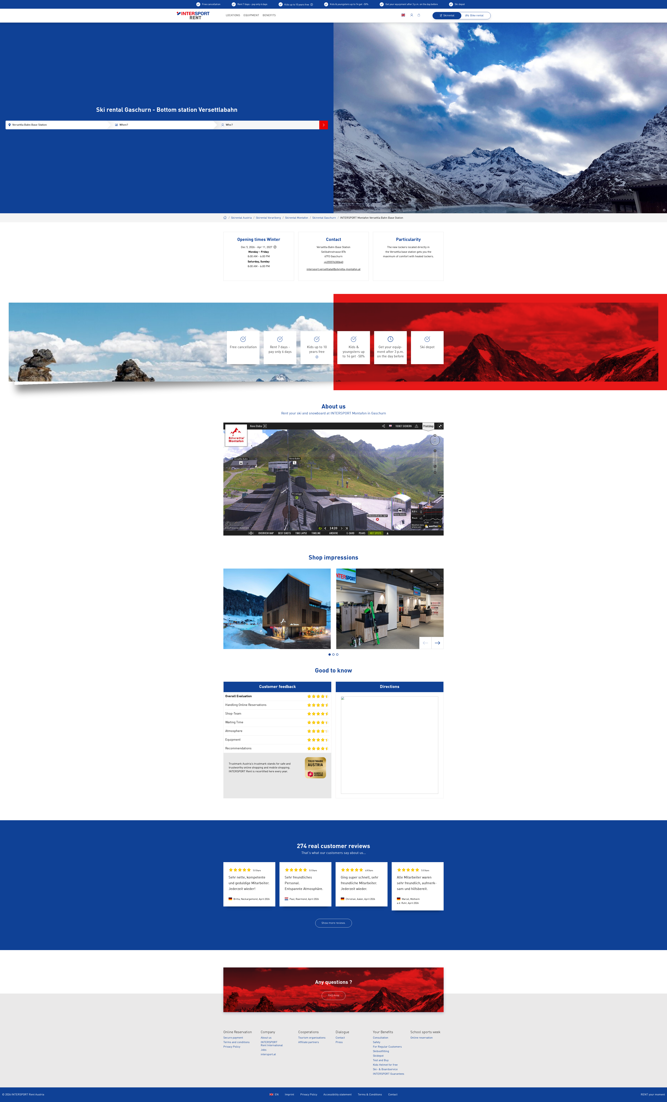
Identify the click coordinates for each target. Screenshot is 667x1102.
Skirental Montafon (296, 218)
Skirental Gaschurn (324, 218)
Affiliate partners (308, 1042)
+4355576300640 (333, 262)
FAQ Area (333, 995)
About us (266, 1037)
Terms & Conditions (370, 1094)
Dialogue (342, 1032)
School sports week (425, 1032)
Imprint (289, 1094)
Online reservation (421, 1037)
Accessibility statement (337, 1094)
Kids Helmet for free (385, 1065)
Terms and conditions (236, 1042)
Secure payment (233, 1037)
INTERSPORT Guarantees (388, 1074)
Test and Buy (381, 1060)
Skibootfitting (381, 1051)
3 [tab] (337, 654)
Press (339, 1042)
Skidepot (378, 1056)
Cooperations (308, 1032)
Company (268, 1032)
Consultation (380, 1037)
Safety (376, 1042)
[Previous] (425, 643)
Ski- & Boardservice (385, 1069)
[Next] (437, 643)
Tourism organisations (312, 1037)
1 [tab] (329, 654)
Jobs (263, 1050)
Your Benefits (383, 1032)
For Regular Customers (387, 1047)
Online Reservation (237, 1032)
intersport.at (268, 1054)
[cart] (418, 15)
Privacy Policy (231, 1047)
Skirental (225, 217)
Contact (340, 1037)
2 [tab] (333, 654)
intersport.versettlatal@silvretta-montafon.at (333, 269)
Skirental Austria (241, 218)
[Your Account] (411, 15)
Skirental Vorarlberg (268, 218)
